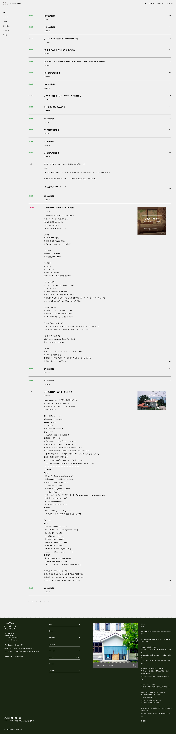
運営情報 (6, 30)
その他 (5, 35)
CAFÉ (5, 21)
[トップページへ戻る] (5, 3)
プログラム (6, 26)
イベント (5, 17)
